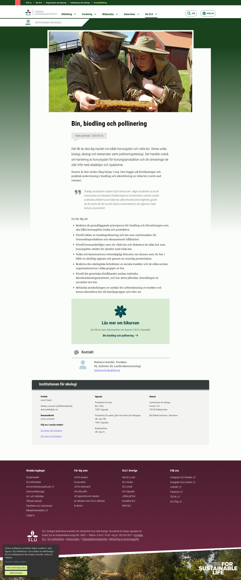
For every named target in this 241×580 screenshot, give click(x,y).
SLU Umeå (127, 486)
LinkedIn (174, 486)
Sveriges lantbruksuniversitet (46, 12)
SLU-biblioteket (33, 482)
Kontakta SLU (128, 500)
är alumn (78, 505)
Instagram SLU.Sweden (181, 477)
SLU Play (174, 501)
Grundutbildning (100, 3)
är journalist (80, 482)
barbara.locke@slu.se (107, 370)
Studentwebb (32, 477)
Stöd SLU (126, 505)
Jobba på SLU (129, 496)
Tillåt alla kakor (16, 573)
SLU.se (29, 3)
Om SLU (39, 3)
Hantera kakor (73, 539)
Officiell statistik (34, 501)
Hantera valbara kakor (15, 561)
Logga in (30, 515)
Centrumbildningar (35, 491)
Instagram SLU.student (181, 482)
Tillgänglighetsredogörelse (94, 539)
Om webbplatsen (56, 539)
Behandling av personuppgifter (124, 539)
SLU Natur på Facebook (51, 436)
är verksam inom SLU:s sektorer (89, 500)
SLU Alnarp (127, 482)
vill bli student (81, 477)
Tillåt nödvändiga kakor (16, 568)
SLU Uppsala (128, 491)
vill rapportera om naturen (86, 496)
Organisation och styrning (56, 3)
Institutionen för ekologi (80, 3)
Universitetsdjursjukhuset (38, 486)
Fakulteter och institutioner (39, 505)
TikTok (173, 496)
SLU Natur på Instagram (51, 430)
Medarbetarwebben (35, 510)
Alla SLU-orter (128, 477)
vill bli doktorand (82, 486)
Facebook (175, 491)
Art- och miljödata (35, 496)
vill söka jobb (80, 491)
